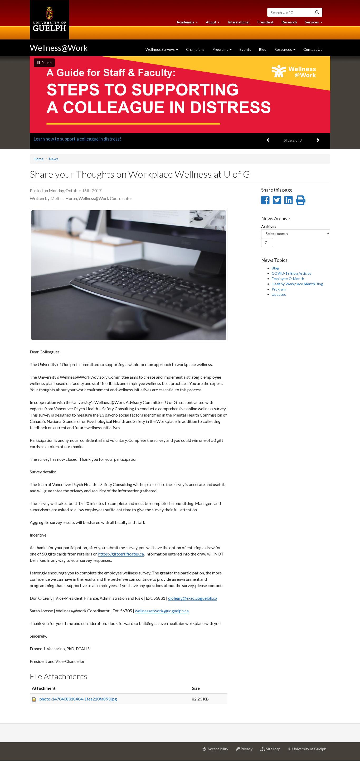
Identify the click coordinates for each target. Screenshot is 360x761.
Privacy (248, 750)
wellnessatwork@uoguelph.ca (162, 610)
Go (267, 242)
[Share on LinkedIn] (288, 200)
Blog (262, 49)
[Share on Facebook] (265, 200)
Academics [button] (189, 23)
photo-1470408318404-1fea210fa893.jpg (78, 698)
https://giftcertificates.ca (121, 553)
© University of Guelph (307, 749)
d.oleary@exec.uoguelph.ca (192, 597)
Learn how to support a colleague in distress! (77, 139)
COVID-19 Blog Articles (292, 273)
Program (279, 289)
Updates (279, 294)
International (238, 22)
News (54, 159)
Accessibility (219, 750)
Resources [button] (283, 49)
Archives (268, 226)
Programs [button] (220, 49)
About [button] (215, 23)
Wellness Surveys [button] (160, 49)
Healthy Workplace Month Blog (297, 284)
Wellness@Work (59, 47)
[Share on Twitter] (277, 200)
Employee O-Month (288, 278)
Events (245, 49)
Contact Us (312, 49)
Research (291, 23)
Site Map (274, 750)
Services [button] (315, 23)
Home (38, 159)
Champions (195, 49)
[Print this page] (300, 200)
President (265, 22)
